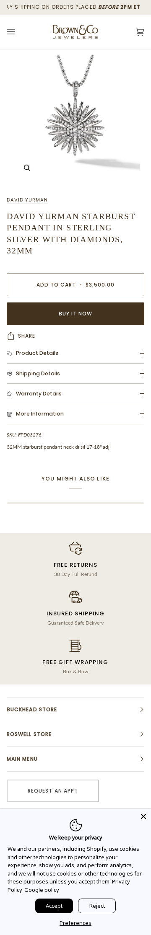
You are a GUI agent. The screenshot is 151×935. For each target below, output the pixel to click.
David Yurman (27, 199)
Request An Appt (53, 790)
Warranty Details (39, 393)
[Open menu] (19, 32)
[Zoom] (75, 119)
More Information (40, 413)
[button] (75, 709)
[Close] (143, 816)
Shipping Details (38, 373)
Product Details (37, 352)
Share (26, 335)
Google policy (41, 890)
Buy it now (76, 313)
